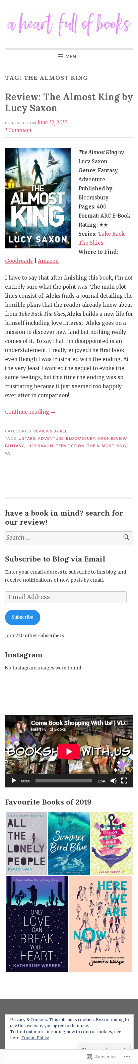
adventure (51, 438)
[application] (69, 751)
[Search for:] (69, 537)
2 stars (27, 438)
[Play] (13, 780)
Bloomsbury (80, 438)
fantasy (14, 446)
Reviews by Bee (50, 431)
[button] (26, 843)
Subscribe (22, 617)
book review (112, 438)
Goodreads (19, 261)
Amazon (48, 261)
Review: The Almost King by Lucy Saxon (69, 102)
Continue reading (30, 412)
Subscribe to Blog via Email (55, 559)
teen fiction (70, 446)
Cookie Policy (35, 1037)
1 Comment (18, 130)
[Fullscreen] (124, 780)
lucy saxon (40, 446)
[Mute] (113, 780)
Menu (72, 56)
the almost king (106, 446)
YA (7, 453)
